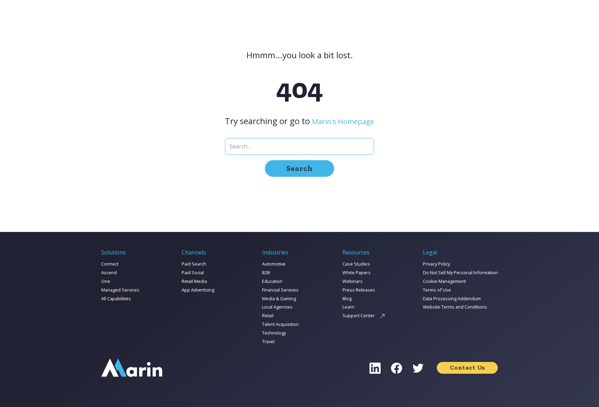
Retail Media (194, 281)
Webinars (352, 281)
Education (272, 281)
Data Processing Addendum (452, 298)
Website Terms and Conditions (455, 307)
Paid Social (193, 272)
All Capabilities (116, 298)
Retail (268, 315)
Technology (274, 333)
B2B (266, 272)
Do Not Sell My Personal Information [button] (460, 272)
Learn (348, 307)
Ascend (109, 272)
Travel (268, 341)
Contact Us (467, 367)
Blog (346, 298)
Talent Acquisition (280, 324)
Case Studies (356, 264)
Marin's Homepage (343, 121)
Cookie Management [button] (444, 281)
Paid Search (194, 264)
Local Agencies (277, 307)
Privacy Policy (436, 264)
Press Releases (358, 290)
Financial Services (280, 290)
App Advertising (198, 290)
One (105, 281)
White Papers (356, 272)
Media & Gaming (279, 298)
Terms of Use (437, 290)
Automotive (274, 264)
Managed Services (120, 290)
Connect (110, 264)
